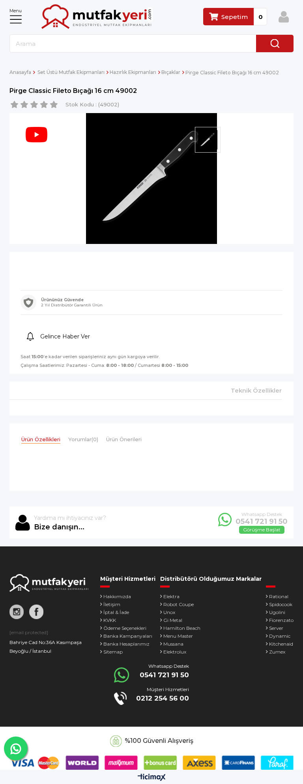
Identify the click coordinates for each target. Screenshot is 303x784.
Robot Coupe (178, 604)
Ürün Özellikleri (40, 439)
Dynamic (279, 636)
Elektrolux (174, 652)
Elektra (171, 596)
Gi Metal (172, 620)
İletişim (111, 604)
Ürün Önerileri (124, 439)
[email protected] (28, 632)
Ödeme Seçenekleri (124, 628)
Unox (169, 612)
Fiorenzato (281, 620)
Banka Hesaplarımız (126, 644)
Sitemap (113, 652)
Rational (278, 596)
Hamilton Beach (181, 628)
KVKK (109, 620)
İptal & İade (116, 612)
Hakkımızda (117, 596)
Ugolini (277, 612)
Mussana (173, 644)
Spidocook (280, 604)
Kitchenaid (281, 644)
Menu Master (178, 636)
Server (276, 628)
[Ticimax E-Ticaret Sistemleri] (152, 778)
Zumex (277, 652)
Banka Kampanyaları (127, 636)
